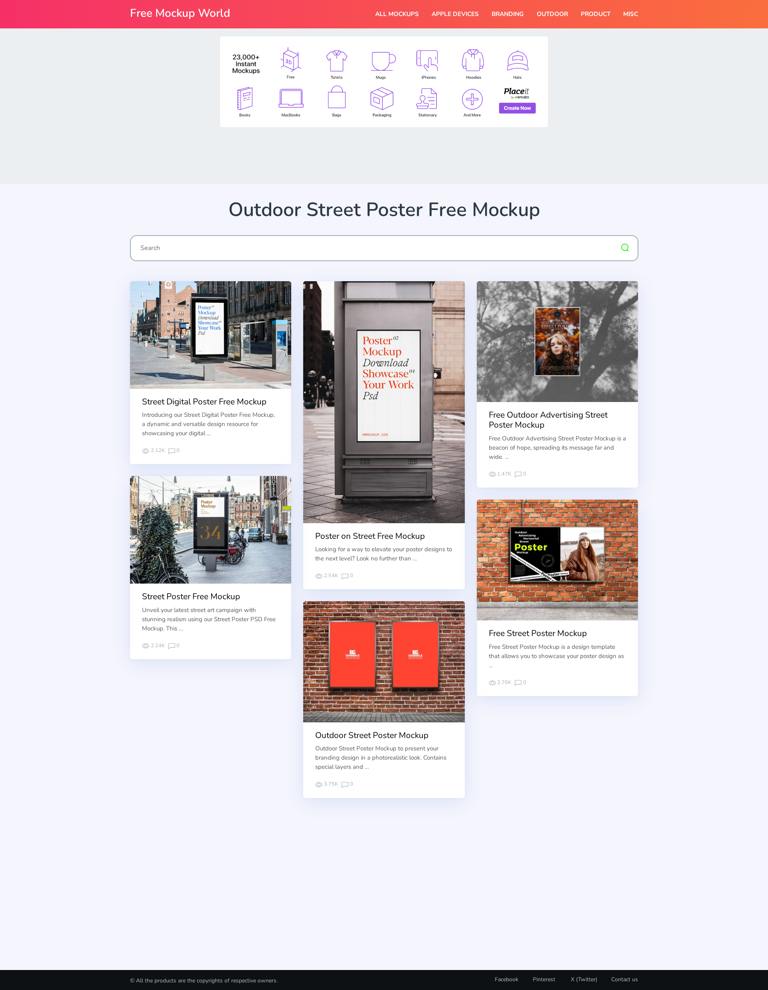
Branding (508, 14)
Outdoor (552, 14)
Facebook (506, 979)
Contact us (624, 979)
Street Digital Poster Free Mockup (204, 401)
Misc (630, 14)
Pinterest (544, 979)
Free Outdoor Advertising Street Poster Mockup (548, 419)
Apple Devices (455, 14)
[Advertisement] (384, 155)
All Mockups (397, 14)
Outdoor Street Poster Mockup (371, 735)
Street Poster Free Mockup (191, 596)
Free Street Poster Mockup (538, 633)
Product (595, 14)
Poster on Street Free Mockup (370, 536)
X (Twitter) (583, 979)
